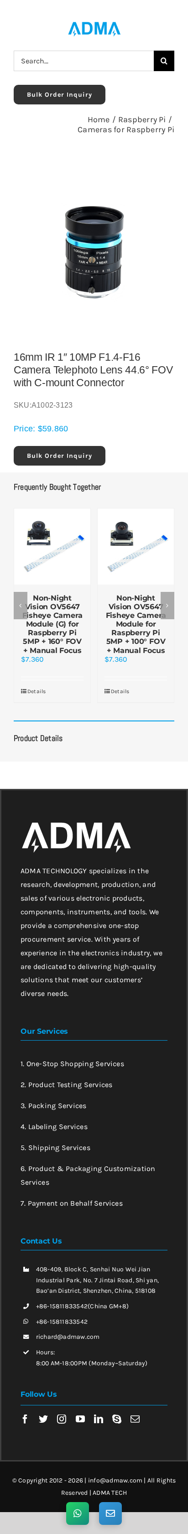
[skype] (116, 1419)
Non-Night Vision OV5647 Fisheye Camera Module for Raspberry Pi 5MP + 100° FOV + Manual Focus (136, 624)
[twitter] (43, 1419)
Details (36, 691)
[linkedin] (98, 1419)
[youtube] (80, 1419)
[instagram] (61, 1419)
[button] (20, 605)
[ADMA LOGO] (94, 24)
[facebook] (25, 1419)
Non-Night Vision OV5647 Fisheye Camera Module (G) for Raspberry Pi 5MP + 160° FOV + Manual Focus (52, 624)
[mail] (135, 1419)
